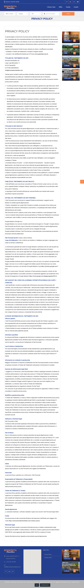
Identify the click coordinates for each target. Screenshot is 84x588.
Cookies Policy (48, 557)
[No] (82, 584)
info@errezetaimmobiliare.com (14, 70)
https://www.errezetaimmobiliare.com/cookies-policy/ (24, 521)
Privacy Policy (47, 554)
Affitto (60, 7)
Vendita (68, 7)
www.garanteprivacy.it (41, 54)
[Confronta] (74, 40)
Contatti (76, 7)
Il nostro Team (51, 7)
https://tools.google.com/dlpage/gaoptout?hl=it (43, 276)
